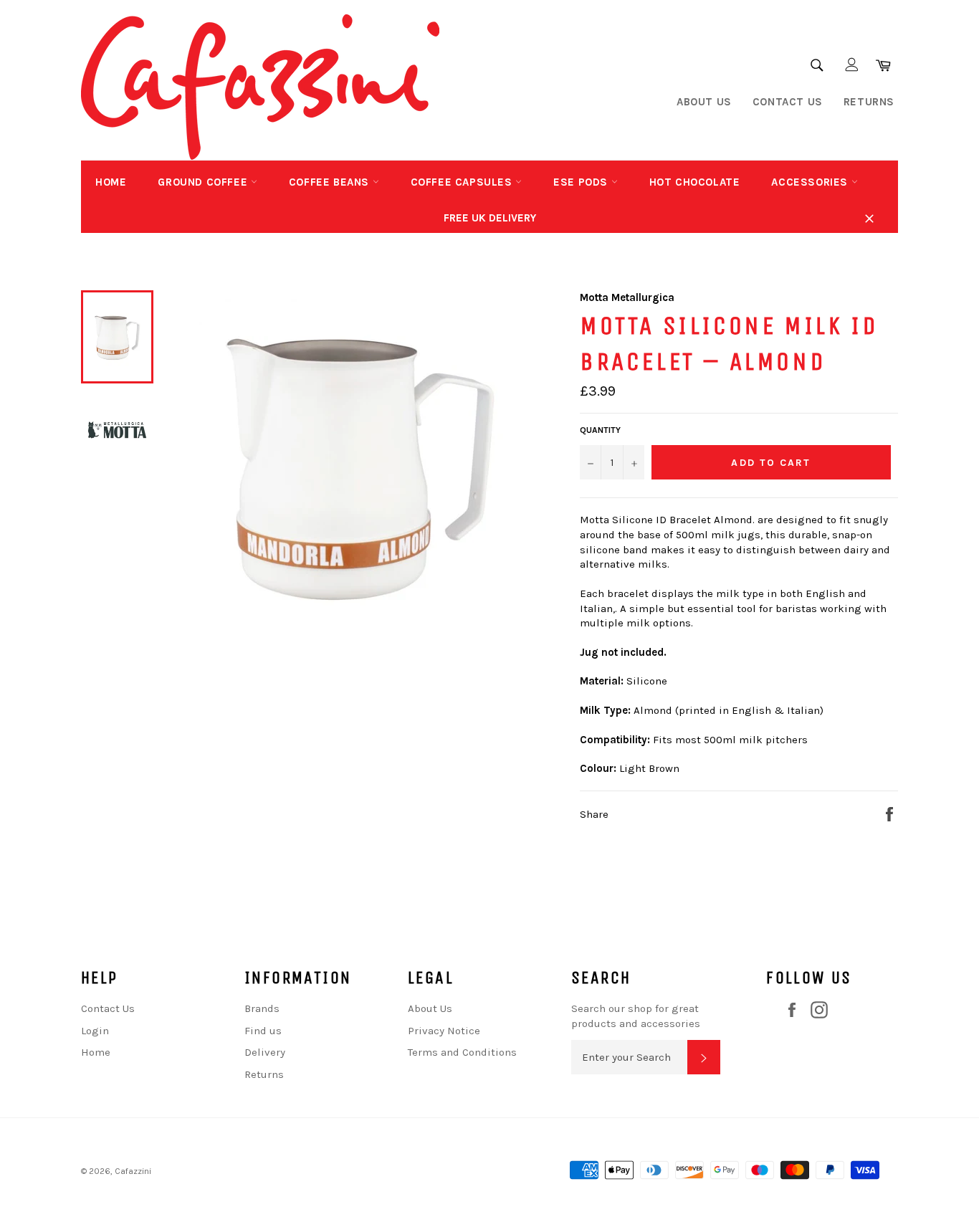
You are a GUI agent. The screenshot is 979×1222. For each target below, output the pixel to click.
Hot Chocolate (694, 182)
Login (95, 1030)
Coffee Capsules (463, 182)
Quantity (600, 430)
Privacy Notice (444, 1030)
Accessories (811, 182)
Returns (869, 101)
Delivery (264, 1052)
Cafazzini (133, 1171)
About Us (704, 101)
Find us (263, 1030)
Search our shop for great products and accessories (635, 1016)
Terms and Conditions (462, 1052)
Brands (262, 1008)
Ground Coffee (204, 182)
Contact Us (788, 101)
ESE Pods (582, 182)
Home (110, 182)
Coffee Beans (331, 182)
